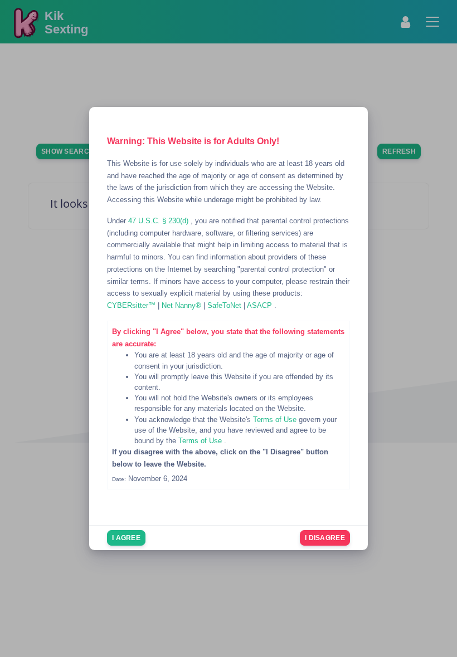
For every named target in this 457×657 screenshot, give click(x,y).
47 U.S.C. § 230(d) (159, 221)
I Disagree (325, 538)
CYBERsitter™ (132, 305)
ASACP (260, 305)
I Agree (126, 538)
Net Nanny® (182, 305)
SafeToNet (225, 305)
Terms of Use (276, 419)
